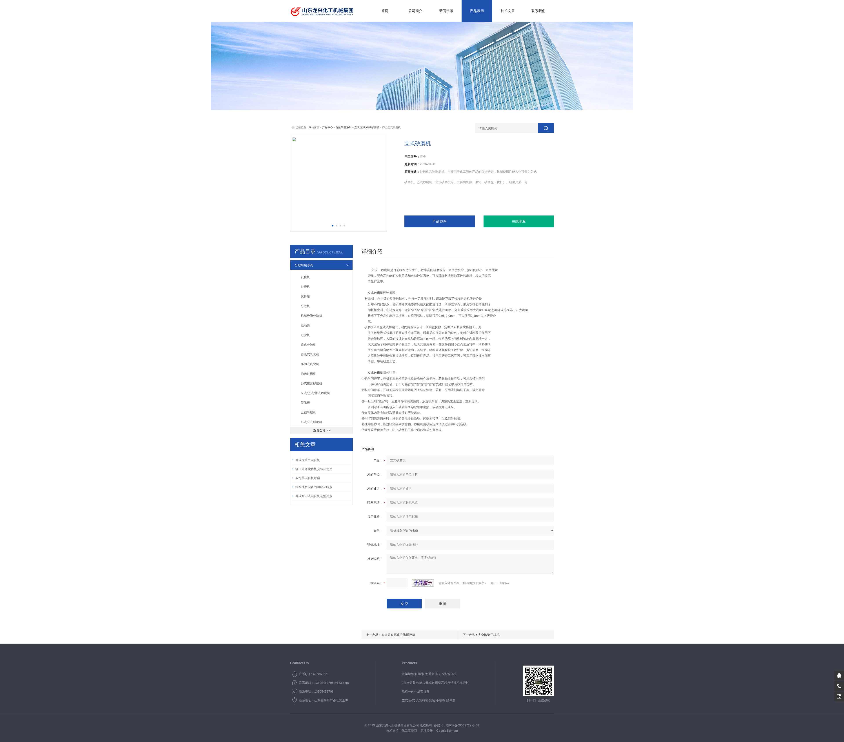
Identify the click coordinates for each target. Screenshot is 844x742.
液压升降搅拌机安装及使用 (313, 469)
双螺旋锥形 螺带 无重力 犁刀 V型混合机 (429, 674)
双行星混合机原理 (307, 478)
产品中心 (327, 127)
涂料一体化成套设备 (415, 691)
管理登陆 (426, 730)
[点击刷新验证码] (423, 583)
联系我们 (538, 11)
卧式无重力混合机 (307, 460)
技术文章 (508, 11)
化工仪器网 (409, 730)
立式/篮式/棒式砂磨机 (366, 127)
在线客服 (519, 221)
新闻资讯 (446, 11)
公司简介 (415, 11)
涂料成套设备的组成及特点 (313, 487)
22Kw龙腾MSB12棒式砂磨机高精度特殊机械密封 (435, 682)
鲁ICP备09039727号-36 (462, 725)
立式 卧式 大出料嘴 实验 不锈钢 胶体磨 (428, 700)
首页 (384, 11)
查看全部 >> (321, 430)
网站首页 (314, 127)
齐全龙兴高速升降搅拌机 (398, 635)
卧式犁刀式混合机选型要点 (313, 496)
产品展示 (477, 11)
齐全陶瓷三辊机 (489, 635)
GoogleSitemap (447, 730)
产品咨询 (440, 221)
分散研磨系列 (343, 127)
